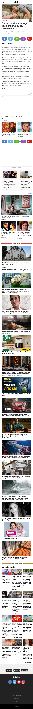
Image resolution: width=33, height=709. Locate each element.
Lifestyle (4, 20)
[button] (3, 177)
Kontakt (16, 687)
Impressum (16, 693)
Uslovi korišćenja (16, 695)
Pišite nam (16, 698)
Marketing (16, 690)
